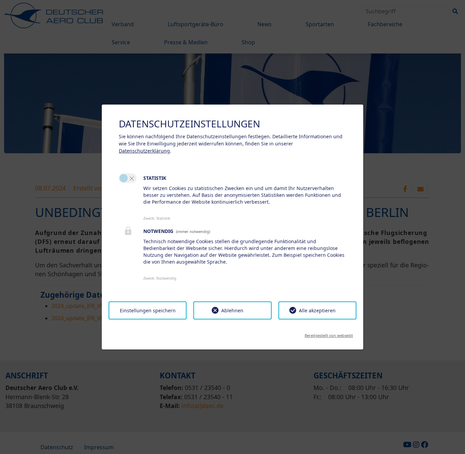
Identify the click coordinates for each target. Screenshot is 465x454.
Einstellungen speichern (148, 310)
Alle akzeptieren (317, 310)
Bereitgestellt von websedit (329, 333)
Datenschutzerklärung (144, 150)
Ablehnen (232, 310)
